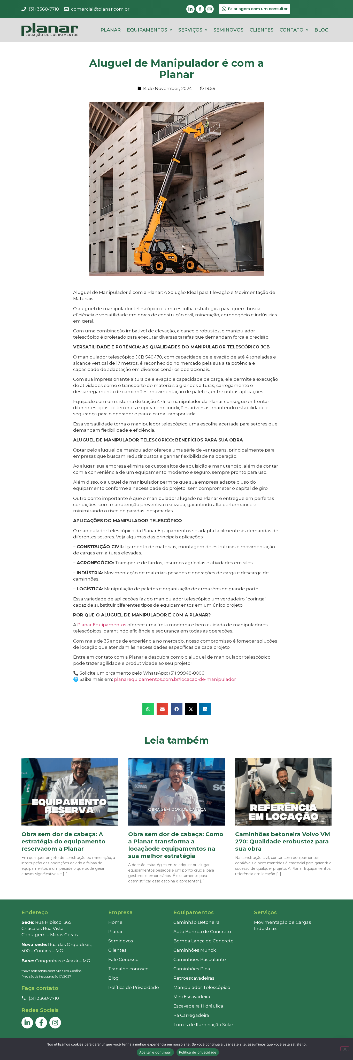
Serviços (190, 30)
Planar (111, 30)
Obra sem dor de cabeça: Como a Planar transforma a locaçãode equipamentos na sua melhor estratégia (175, 845)
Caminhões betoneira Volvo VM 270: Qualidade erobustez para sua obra (282, 841)
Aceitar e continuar (155, 1052)
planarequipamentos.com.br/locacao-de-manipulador (174, 679)
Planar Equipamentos (101, 624)
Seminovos (228, 30)
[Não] (344, 1048)
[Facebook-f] (200, 9)
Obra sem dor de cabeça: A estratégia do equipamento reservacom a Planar (63, 841)
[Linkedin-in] (190, 9)
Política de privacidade (198, 1052)
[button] (149, 30)
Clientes (261, 30)
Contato (291, 30)
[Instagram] (209, 9)
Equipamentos (147, 30)
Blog (321, 30)
